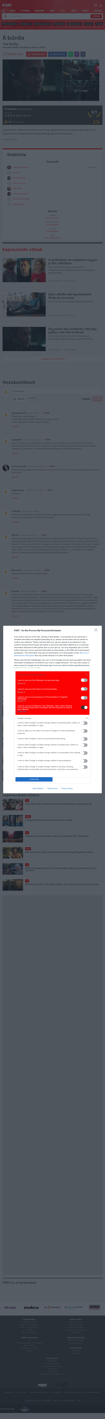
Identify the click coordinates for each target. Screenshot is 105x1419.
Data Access (52, 788)
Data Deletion (38, 788)
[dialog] (52, 709)
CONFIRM (34, 779)
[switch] (84, 680)
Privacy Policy (67, 788)
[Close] (96, 630)
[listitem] (52, 674)
